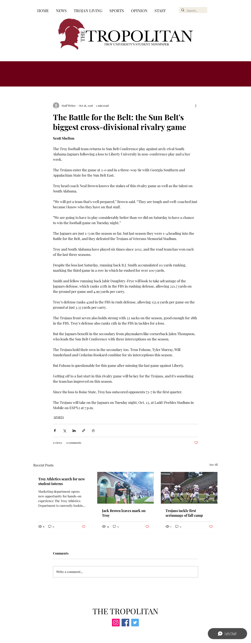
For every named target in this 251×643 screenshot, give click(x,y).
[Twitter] (135, 622)
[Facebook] (125, 622)
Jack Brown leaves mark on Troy (124, 513)
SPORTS (59, 417)
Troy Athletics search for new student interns (61, 481)
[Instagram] (116, 622)
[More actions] (195, 105)
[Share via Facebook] (55, 430)
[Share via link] (83, 430)
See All (213, 464)
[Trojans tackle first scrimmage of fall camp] (189, 488)
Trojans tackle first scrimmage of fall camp (184, 513)
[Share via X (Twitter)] (64, 430)
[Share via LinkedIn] (74, 430)
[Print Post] (93, 430)
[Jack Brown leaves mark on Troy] (125, 488)
